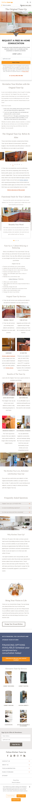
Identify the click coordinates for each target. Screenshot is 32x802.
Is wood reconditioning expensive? (11, 508)
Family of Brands (7, 772)
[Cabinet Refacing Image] (8, 696)
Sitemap (5, 775)
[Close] (29, 786)
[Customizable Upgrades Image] (23, 422)
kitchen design (9, 368)
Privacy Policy (25, 71)
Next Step (15, 62)
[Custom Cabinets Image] (23, 696)
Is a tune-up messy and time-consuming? (12, 512)
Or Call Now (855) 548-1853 (16, 75)
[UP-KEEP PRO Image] (23, 344)
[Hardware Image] (8, 344)
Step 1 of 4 (17, 54)
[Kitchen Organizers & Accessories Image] (23, 716)
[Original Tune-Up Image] (8, 311)
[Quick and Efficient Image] (8, 389)
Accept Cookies (16, 799)
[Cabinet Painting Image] (23, 677)
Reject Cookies (21, 796)
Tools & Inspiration (8, 768)
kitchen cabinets (24, 180)
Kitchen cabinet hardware (8, 356)
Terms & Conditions (16, 782)
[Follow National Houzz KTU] (24, 755)
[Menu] (30, 2)
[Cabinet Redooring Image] (8, 677)
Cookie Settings (11, 796)
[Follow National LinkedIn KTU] (14, 755)
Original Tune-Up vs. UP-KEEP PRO (11, 503)
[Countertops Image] (8, 716)
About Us (5, 765)
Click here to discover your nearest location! (16, 659)
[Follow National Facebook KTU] (7, 755)
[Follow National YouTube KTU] (11, 755)
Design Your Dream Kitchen (14, 624)
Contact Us (6, 761)
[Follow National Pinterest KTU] (21, 755)
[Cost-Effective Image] (23, 389)
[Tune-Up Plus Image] (23, 311)
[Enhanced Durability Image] (8, 422)
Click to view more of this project (16, 190)
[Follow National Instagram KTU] (17, 755)
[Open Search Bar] (27, 2)
